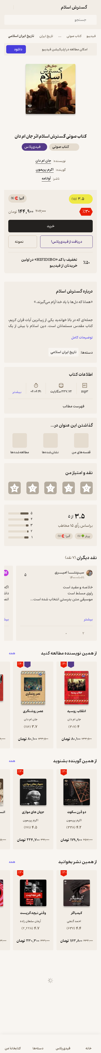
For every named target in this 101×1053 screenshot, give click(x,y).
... (59, 36)
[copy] (12, 263)
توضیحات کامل (82, 337)
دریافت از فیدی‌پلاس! (66, 242)
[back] (94, 7)
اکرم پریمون (45, 169)
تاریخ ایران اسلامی (21, 36)
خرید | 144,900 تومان (26, 1046)
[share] (38, 123)
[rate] (86, 488)
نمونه (19, 242)
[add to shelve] (81, 440)
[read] (19, 440)
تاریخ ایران (46, 36)
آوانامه (46, 178)
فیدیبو (91, 36)
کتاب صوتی (74, 36)
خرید (50, 226)
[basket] (20, 7)
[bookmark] (63, 123)
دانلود (18, 49)
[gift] (50, 123)
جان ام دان (43, 161)
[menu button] (7, 7)
